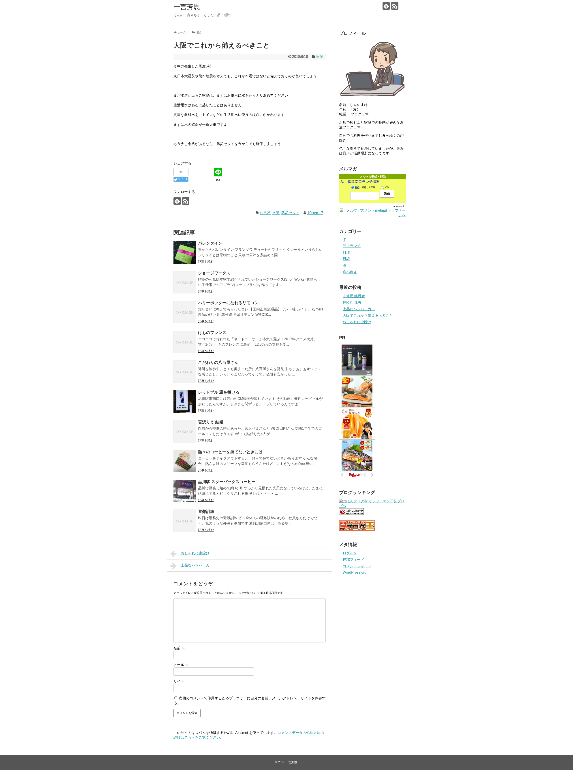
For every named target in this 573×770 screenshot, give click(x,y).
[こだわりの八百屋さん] (184, 371)
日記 (319, 57)
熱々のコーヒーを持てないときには (230, 452)
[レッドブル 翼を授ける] (184, 401)
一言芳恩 (186, 7)
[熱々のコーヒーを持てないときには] (184, 461)
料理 (346, 252)
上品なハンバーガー (197, 565)
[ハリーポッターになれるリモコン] (184, 312)
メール (181, 665)
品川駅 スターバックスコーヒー (227, 481)
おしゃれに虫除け (195, 553)
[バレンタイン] (184, 252)
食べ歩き (350, 272)
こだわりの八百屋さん (218, 362)
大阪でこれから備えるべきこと (368, 315)
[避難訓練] (184, 521)
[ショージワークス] (184, 282)
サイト (178, 681)
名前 (179, 648)
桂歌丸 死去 (352, 302)
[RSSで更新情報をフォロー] (394, 6)
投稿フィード (353, 560)
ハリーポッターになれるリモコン (228, 303)
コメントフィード (357, 566)
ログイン (350, 553)
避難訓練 (206, 511)
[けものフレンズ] (184, 342)
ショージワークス (214, 273)
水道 (276, 213)
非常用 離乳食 (354, 296)
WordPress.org (354, 572)
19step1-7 (315, 213)
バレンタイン (210, 243)
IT (344, 240)
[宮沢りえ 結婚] (184, 431)
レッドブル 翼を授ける (218, 392)
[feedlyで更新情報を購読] (386, 6)
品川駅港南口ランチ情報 (360, 182)
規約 (357, 187)
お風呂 (265, 213)
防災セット (290, 213)
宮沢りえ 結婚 (210, 422)
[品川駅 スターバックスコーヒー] (184, 491)
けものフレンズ (212, 332)
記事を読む (206, 261)
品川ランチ (352, 246)
